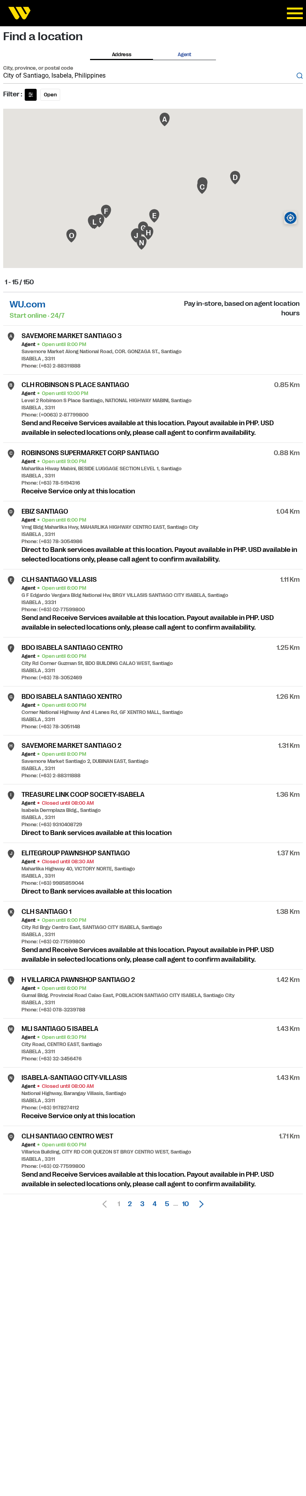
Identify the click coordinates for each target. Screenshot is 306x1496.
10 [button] (185, 1204)
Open (50, 95)
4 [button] (155, 1204)
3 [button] (142, 1204)
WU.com (27, 304)
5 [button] (167, 1204)
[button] (199, 1204)
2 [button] (130, 1204)
